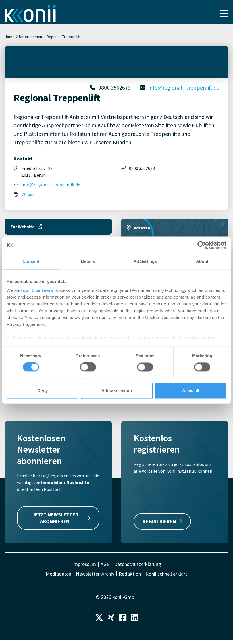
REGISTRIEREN (159, 521)
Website (30, 194)
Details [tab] (88, 261)
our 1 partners (38, 290)
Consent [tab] (30, 261)
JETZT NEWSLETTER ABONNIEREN (55, 517)
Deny (43, 390)
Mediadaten (58, 573)
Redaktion (130, 573)
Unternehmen (30, 36)
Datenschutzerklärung (137, 564)
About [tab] (202, 261)
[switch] (88, 367)
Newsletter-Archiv (95, 573)
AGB (105, 564)
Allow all (190, 390)
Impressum (84, 564)
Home (9, 36)
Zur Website (22, 226)
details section (200, 337)
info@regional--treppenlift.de (183, 87)
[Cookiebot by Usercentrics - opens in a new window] (201, 245)
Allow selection (116, 390)
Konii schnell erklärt (166, 573)
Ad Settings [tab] (145, 261)
